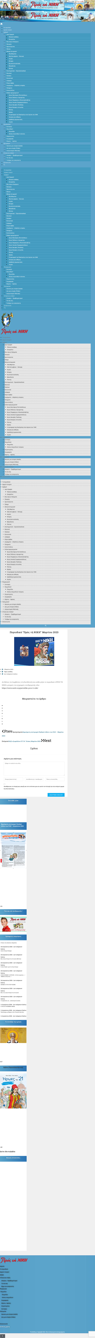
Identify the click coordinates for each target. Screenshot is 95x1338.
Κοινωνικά (9, 78)
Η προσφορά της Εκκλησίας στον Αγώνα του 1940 (23, 114)
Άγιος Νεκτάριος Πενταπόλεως (18, 95)
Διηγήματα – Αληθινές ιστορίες (15, 85)
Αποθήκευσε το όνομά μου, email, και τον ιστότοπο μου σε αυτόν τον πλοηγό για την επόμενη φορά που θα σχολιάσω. (34, 788)
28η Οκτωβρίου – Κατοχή (16, 56)
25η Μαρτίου (12, 54)
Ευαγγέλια (12, 39)
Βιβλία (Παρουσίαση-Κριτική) (13, 1067)
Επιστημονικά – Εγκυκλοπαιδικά (16, 71)
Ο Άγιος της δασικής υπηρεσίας (9, 942)
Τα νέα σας (9, 158)
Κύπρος (11, 61)
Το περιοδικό (7, 27)
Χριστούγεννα (10, 46)
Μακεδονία (12, 66)
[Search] (2, 1336)
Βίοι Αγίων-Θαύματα (12, 41)
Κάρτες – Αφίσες (11, 141)
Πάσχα (8, 49)
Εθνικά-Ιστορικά (11, 51)
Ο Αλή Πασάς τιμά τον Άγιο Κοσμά (9, 967)
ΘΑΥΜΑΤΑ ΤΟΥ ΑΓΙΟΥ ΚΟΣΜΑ (8, 984)
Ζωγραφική (9, 139)
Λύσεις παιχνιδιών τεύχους (17, 134)
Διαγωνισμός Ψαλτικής (13, 150)
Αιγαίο (11, 58)
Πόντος (11, 68)
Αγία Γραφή (9, 34)
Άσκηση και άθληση (15, 117)
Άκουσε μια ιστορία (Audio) (14, 146)
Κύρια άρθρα (10, 83)
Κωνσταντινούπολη (14, 63)
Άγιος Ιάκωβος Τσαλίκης (16, 105)
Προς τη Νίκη (8, 672)
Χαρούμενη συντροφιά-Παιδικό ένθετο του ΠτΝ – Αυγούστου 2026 (12, 825)
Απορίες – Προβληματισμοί (14, 155)
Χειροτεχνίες (10, 136)
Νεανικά (9, 73)
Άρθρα (5, 32)
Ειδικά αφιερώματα (12, 93)
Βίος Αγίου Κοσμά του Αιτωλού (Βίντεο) (11, 959)
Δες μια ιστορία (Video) (13, 148)
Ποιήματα (9, 88)
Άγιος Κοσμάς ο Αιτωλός (16, 107)
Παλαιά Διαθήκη (13, 37)
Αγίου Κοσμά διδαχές (6, 951)
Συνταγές (9, 126)
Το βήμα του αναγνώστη (13, 160)
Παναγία (9, 44)
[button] (34, 706)
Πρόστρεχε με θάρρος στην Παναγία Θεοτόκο (12, 1012)
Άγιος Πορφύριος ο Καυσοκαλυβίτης (19, 100)
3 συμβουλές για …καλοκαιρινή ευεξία (10, 1000)
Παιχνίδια (9, 129)
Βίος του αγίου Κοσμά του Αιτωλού (10, 992)
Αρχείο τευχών (8, 30)
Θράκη (11, 112)
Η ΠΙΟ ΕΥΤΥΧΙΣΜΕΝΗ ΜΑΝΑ (8, 1006)
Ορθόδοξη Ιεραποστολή (15, 119)
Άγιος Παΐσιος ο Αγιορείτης (17, 97)
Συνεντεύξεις (10, 90)
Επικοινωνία (7, 162)
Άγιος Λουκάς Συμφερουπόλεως (18, 102)
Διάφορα (9, 80)
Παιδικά (8, 76)
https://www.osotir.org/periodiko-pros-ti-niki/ (20, 688)
